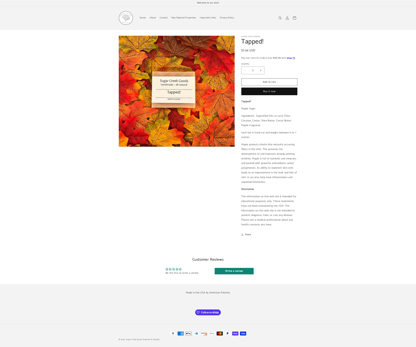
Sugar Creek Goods (134, 339)
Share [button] (248, 235)
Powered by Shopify (151, 339)
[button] (280, 18)
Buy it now (269, 91)
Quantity (245, 64)
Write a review (234, 271)
